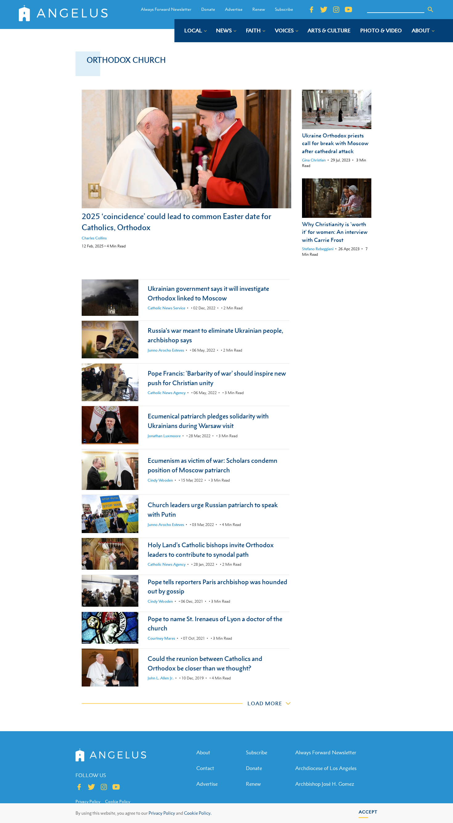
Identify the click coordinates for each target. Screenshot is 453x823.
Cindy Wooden (160, 480)
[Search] (430, 9)
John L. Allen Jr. (160, 678)
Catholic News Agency (167, 392)
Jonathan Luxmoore (164, 436)
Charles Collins (94, 238)
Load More (264, 703)
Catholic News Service (166, 308)
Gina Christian (314, 160)
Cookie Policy (117, 801)
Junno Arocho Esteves (166, 350)
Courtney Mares (161, 638)
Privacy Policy (162, 813)
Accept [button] (368, 811)
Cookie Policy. (197, 813)
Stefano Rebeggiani (317, 248)
